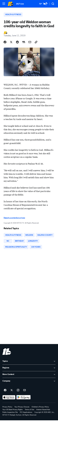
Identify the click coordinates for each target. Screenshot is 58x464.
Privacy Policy (7, 407)
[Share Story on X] (11, 42)
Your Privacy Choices (21, 407)
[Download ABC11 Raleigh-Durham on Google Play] (23, 397)
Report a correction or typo (14, 217)
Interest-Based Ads (43, 409)
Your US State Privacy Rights (12, 409)
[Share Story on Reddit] (17, 42)
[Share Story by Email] (30, 42)
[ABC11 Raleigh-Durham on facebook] (5, 390)
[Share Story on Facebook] (5, 42)
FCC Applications (26, 412)
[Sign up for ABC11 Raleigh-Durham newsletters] (24, 390)
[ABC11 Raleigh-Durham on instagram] (18, 390)
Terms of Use (29, 409)
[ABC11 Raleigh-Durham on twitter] (11, 390)
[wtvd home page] (6, 351)
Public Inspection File (10, 412)
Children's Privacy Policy (40, 407)
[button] (4, 3)
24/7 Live (20, 4)
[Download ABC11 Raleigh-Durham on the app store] (8, 397)
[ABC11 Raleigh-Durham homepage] (10, 4)
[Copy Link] (36, 42)
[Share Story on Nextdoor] (23, 42)
